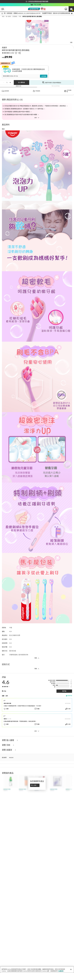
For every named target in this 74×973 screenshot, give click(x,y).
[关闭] (71, 969)
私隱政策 (60, 971)
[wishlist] (16, 52)
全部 (3, 696)
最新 (7, 696)
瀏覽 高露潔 (7, 750)
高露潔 (4, 48)
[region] (37, 969)
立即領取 (43, 76)
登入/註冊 (33, 785)
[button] (71, 9)
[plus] (10, 82)
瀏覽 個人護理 (8, 740)
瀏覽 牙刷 (6, 745)
